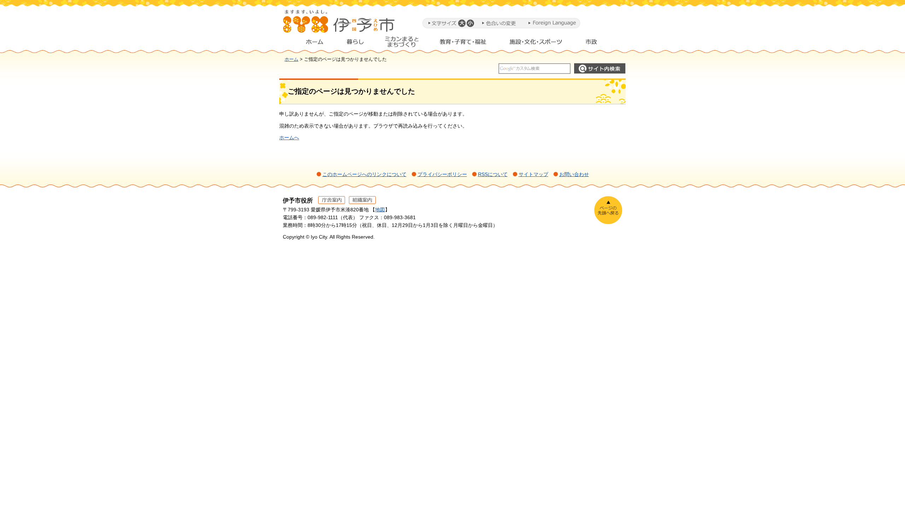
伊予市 (339, 24)
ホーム (309, 43)
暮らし (355, 43)
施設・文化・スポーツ (535, 43)
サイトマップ (533, 174)
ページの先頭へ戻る (608, 210)
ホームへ (289, 137)
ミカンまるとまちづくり (401, 43)
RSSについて (493, 174)
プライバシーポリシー (442, 174)
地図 (380, 209)
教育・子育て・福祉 (463, 43)
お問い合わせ (574, 174)
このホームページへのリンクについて (364, 174)
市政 (597, 43)
